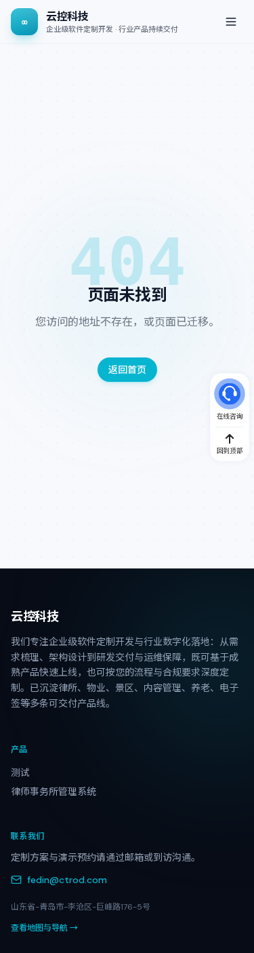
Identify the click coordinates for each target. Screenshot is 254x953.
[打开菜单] (231, 21)
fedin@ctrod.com (67, 880)
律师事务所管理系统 (53, 791)
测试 (20, 772)
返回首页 (127, 370)
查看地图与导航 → (44, 927)
